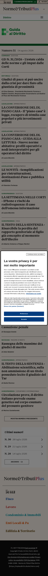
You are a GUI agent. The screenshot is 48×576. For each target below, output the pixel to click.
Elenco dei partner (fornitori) (14, 306)
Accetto (24, 319)
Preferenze (24, 313)
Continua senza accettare (35, 254)
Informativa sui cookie (33, 293)
